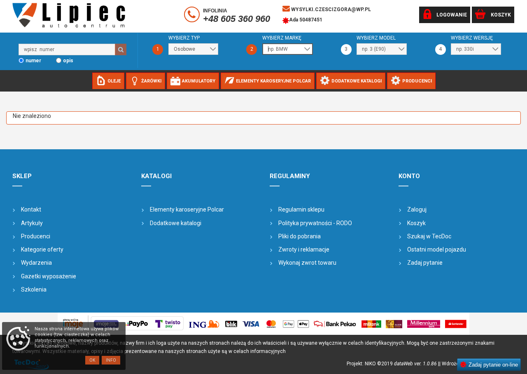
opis (68, 61)
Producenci (35, 236)
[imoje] (263, 324)
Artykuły (32, 223)
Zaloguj (417, 209)
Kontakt (31, 209)
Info (111, 360)
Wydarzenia (36, 262)
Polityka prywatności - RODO (315, 223)
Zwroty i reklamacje (303, 249)
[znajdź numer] (120, 49)
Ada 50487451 (305, 20)
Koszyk (416, 223)
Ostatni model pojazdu (436, 249)
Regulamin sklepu (301, 209)
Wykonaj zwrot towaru (307, 262)
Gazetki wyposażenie (48, 276)
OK (92, 360)
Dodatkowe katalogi (175, 223)
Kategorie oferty (42, 249)
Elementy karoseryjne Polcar (187, 209)
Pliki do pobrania (299, 236)
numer (33, 61)
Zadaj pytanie (425, 262)
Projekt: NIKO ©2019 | (393, 364)
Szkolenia (34, 289)
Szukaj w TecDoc (429, 236)
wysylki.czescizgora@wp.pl (330, 9)
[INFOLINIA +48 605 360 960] (193, 16)
